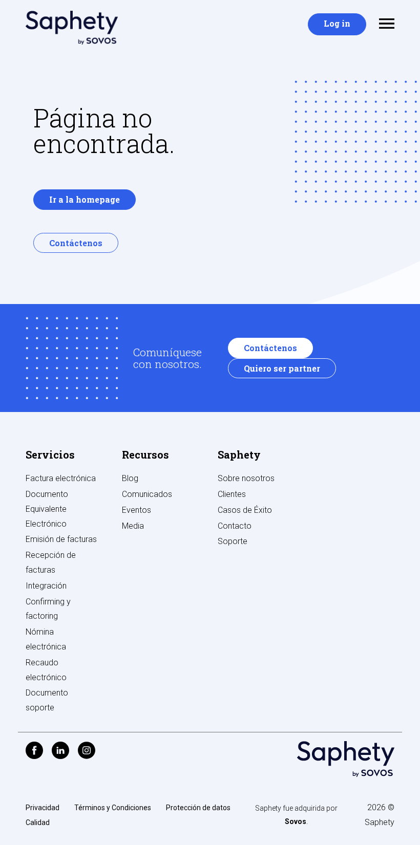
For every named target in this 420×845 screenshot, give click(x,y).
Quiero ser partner (282, 368)
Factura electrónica (61, 478)
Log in (337, 23)
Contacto (234, 526)
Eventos (136, 510)
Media (133, 526)
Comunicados (147, 494)
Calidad (38, 822)
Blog (130, 478)
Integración (46, 586)
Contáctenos (75, 242)
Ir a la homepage (84, 199)
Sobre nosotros (246, 478)
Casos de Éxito (245, 510)
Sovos (295, 821)
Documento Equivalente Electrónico (47, 509)
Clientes (232, 494)
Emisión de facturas (61, 539)
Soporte (232, 541)
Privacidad (42, 808)
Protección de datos (198, 808)
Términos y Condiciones (112, 808)
